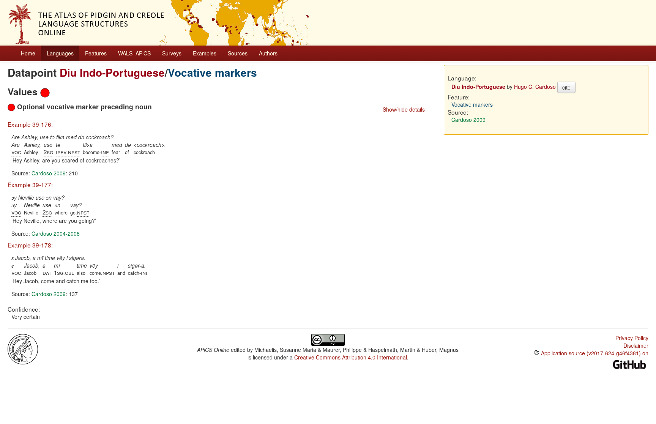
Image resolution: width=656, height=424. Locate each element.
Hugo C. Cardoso (535, 86)
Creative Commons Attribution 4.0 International (350, 357)
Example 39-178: (30, 245)
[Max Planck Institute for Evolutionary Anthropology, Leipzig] (23, 348)
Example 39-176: (30, 124)
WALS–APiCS (134, 53)
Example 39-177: (30, 184)
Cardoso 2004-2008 (56, 233)
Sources (238, 53)
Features (96, 53)
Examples (204, 53)
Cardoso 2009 (49, 173)
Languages (60, 53)
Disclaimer (635, 345)
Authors (268, 53)
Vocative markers (212, 72)
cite (566, 87)
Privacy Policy (631, 338)
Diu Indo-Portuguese (112, 72)
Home (28, 53)
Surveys (171, 53)
